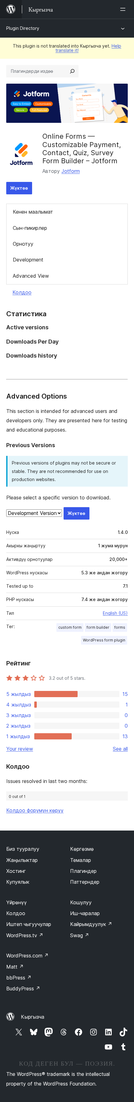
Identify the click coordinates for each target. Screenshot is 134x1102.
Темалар (80, 860)
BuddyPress (23, 988)
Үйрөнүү (16, 902)
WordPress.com (27, 955)
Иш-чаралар (85, 913)
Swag (79, 935)
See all (120, 749)
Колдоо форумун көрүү (35, 810)
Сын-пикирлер (30, 228)
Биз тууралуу (22, 849)
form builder (98, 627)
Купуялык (17, 882)
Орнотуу (23, 244)
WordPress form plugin (104, 640)
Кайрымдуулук (91, 924)
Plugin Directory (22, 28)
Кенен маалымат (33, 212)
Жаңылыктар (22, 860)
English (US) (115, 613)
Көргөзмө (82, 849)
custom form (70, 627)
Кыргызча (32, 1017)
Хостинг (16, 871)
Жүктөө (19, 188)
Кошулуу (81, 902)
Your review (19, 749)
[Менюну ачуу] (124, 9)
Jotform (70, 171)
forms (119, 627)
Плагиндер (83, 871)
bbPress (18, 978)
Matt (15, 967)
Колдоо (21, 292)
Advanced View (31, 276)
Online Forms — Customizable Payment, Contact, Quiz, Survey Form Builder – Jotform (81, 148)
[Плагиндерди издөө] (72, 71)
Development (28, 260)
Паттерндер (84, 882)
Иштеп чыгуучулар (28, 924)
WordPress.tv (24, 935)
